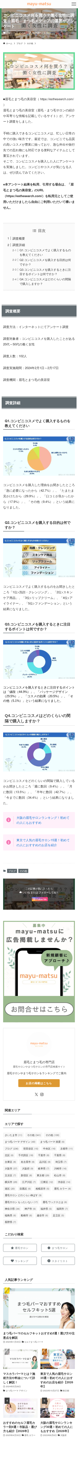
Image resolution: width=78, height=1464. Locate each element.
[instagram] (42, 1094)
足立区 (58, 1215)
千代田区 (25, 1155)
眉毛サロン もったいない (21, 1202)
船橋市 (26, 1215)
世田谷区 (30, 1148)
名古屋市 (28, 1161)
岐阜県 (43, 1168)
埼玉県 (61, 1161)
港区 (10, 1188)
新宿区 (26, 1175)
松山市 (59, 1175)
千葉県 (59, 1155)
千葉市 (43, 1155)
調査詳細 (18, 245)
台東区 (10, 1161)
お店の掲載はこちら (39, 1083)
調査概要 (18, 238)
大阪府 (27, 1168)
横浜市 (11, 1182)
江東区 (47, 1182)
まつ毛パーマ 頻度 (52, 1141)
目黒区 (25, 1188)
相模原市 (42, 1188)
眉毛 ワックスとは (55, 1202)
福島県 (10, 1215)
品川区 (45, 1161)
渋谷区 (64, 1182)
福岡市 (62, 1208)
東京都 (43, 1175)
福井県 (46, 1208)
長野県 (10, 1222)
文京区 (10, 1175)
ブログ (11, 32)
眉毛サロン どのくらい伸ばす (23, 1195)
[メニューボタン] (74, 4)
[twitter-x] (36, 1094)
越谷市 (42, 1215)
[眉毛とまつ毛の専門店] (39, 4)
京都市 (66, 1148)
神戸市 (30, 1208)
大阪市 (11, 1168)
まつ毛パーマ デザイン (20, 1141)
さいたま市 (13, 1135)
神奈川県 (12, 1208)
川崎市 (60, 1168)
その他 (22, 32)
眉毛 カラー (62, 1188)
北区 (9, 1155)
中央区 (49, 1148)
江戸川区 (29, 1182)
